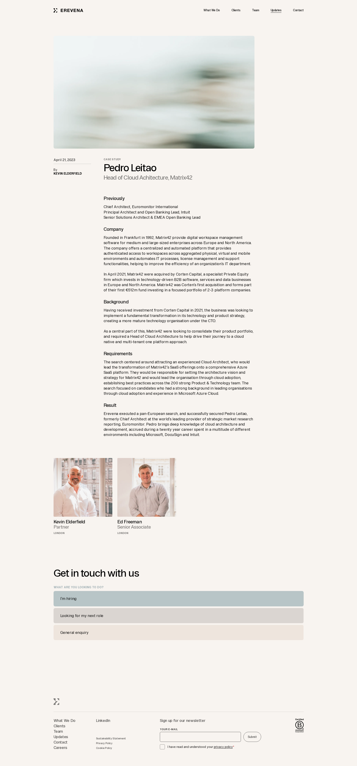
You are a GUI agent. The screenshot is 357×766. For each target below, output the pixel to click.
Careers (60, 747)
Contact (298, 10)
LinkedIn (103, 720)
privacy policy (223, 747)
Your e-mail (169, 729)
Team (255, 10)
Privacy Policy (104, 743)
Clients (236, 10)
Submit (252, 737)
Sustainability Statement (111, 738)
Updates (276, 10)
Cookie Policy (104, 748)
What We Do (211, 10)
